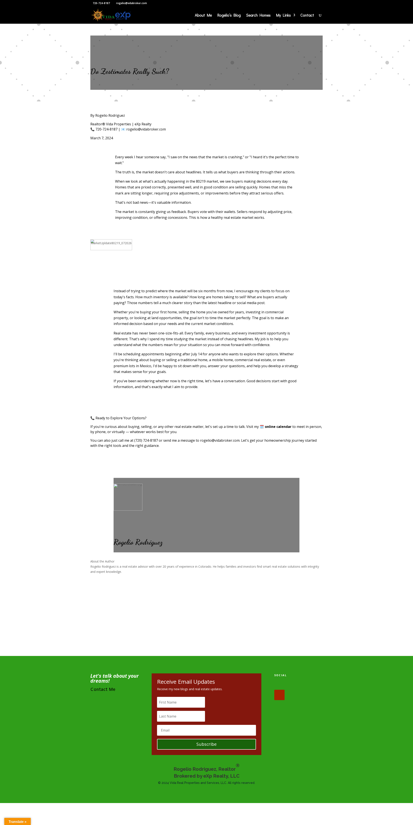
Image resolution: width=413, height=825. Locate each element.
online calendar (278, 426)
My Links (283, 16)
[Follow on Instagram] (306, 684)
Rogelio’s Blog (229, 16)
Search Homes (258, 16)
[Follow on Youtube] (279, 695)
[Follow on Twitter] (293, 684)
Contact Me (103, 690)
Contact (307, 16)
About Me (203, 16)
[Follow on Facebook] (279, 684)
